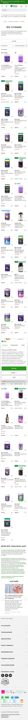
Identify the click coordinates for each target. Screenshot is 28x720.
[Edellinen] (2, 599)
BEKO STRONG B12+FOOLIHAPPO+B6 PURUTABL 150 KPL (19, 95)
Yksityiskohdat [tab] (14, 345)
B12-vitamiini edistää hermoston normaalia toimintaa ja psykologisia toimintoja (12, 571)
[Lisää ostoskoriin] (11, 76)
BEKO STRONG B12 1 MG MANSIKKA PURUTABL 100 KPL (6, 455)
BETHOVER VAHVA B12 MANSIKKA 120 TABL (6, 225)
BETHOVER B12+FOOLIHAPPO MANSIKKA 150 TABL (5, 326)
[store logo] (14, 6)
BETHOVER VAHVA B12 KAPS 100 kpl (7, 301)
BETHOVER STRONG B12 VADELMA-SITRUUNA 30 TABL (6, 506)
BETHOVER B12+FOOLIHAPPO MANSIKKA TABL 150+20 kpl (21, 506)
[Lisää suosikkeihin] (11, 62)
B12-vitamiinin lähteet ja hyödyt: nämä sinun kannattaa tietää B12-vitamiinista (14, 597)
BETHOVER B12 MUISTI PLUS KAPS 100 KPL (21, 121)
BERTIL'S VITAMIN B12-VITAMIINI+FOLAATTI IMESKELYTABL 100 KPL (19, 276)
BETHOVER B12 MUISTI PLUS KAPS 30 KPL (21, 454)
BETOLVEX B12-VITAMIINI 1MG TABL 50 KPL (20, 403)
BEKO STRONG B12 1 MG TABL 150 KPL (6, 276)
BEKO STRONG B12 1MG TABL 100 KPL (20, 326)
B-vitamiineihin (19, 31)
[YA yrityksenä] (5, 682)
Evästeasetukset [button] (5, 715)
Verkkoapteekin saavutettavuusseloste (10, 714)
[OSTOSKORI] (26, 6)
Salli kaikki (14, 368)
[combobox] (14, 10)
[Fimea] (5, 699)
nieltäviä (11, 38)
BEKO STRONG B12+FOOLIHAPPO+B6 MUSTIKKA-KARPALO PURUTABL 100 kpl (6, 532)
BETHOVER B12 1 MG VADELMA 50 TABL (19, 427)
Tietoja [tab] (23, 345)
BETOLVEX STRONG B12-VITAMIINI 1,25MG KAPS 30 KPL (20, 480)
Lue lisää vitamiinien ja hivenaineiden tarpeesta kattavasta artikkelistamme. (12, 577)
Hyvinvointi (13, 612)
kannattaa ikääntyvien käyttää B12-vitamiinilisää (12, 566)
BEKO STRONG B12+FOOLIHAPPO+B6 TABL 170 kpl (7, 172)
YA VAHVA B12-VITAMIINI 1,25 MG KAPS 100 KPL (6, 67)
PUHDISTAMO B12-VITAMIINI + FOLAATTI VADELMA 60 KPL (19, 225)
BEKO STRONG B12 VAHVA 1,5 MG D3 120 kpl (20, 146)
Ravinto (18, 612)
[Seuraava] (25, 599)
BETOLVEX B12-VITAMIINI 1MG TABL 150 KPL (20, 172)
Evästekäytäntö (4, 717)
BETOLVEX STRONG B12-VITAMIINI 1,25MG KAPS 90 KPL (7, 95)
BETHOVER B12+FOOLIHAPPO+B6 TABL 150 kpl (7, 249)
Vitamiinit (7, 613)
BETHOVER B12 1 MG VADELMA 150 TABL (19, 301)
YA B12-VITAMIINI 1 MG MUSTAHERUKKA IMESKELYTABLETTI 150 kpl (20, 198)
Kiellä (14, 377)
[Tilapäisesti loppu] (11, 435)
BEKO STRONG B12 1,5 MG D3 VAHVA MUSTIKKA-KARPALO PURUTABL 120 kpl (6, 199)
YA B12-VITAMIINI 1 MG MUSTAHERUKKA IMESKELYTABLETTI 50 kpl (7, 403)
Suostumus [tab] (5, 345)
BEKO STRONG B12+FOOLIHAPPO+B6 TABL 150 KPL (7, 121)
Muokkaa (13, 372)
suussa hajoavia (17, 38)
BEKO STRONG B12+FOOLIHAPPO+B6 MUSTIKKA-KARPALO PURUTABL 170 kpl (19, 250)
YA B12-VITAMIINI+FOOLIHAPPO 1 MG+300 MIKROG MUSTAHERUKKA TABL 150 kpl (20, 69)
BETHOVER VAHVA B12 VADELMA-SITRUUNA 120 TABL (6, 147)
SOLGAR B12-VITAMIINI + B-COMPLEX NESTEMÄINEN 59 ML (7, 427)
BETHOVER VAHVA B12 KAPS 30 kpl (7, 480)
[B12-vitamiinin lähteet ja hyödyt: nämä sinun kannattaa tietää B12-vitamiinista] (14, 588)
